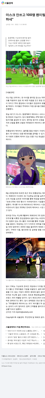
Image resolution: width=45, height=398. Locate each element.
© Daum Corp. (7, 366)
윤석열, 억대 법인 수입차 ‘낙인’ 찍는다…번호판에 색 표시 (24, 340)
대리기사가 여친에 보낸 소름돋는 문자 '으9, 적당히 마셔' (24, 331)
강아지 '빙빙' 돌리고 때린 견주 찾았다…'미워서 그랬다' (24, 337)
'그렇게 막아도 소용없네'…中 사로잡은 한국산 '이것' (24, 334)
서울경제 (9, 3)
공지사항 (33, 356)
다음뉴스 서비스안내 (8, 356)
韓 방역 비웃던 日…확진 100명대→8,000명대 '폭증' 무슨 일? (24, 343)
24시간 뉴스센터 (22, 356)
